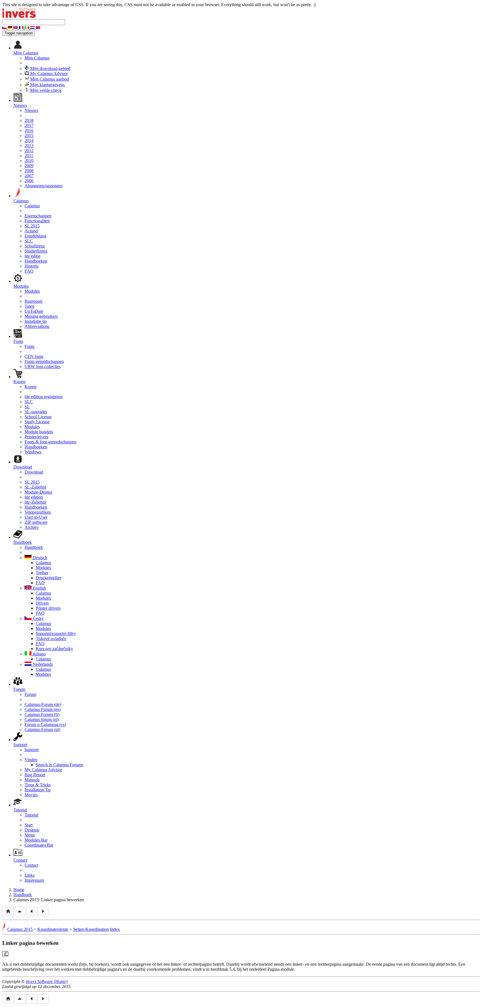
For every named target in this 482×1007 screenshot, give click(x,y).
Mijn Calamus (37, 58)
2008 (29, 170)
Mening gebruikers (41, 316)
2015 (29, 135)
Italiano (39, 654)
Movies (31, 794)
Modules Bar (36, 840)
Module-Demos (38, 492)
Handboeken (36, 261)
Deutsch (39, 557)
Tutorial (31, 815)
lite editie (32, 256)
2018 (29, 120)
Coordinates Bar (39, 845)
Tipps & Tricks (38, 784)
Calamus (32, 205)
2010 (29, 160)
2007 (29, 175)
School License (38, 416)
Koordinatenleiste (52, 929)
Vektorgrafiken (38, 512)
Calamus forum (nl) (42, 719)
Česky (38, 618)
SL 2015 (32, 225)
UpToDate (34, 311)
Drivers (42, 603)
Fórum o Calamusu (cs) (45, 724)
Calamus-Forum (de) (43, 704)
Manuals (32, 779)
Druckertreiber (48, 577)
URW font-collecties (43, 366)
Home (18, 889)
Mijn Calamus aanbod (49, 79)
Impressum (34, 880)
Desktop (32, 830)
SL (27, 406)
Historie (31, 266)
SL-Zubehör (35, 487)
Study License (37, 421)
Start (29, 825)
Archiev (32, 527)
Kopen (31, 386)
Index (115, 929)
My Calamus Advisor (48, 73)
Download (34, 472)
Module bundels (39, 431)
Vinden (31, 759)
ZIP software (36, 522)
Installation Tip (38, 789)
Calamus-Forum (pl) (42, 729)
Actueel (31, 231)
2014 (29, 140)
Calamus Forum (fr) (42, 714)
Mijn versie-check (45, 90)
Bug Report (35, 774)
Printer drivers (48, 608)
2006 (29, 180)
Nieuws (31, 110)
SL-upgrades (36, 411)
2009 (29, 165)
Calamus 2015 (20, 929)
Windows (33, 452)
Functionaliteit (37, 220)
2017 (29, 125)
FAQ (29, 271)
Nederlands (42, 664)
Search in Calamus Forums (59, 764)
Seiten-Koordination (91, 929)
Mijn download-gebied (49, 68)
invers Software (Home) (47, 981)
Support (31, 749)
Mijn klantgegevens (47, 84)
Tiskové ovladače (51, 638)
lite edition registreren (43, 396)
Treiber (42, 572)
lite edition (34, 497)
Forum (30, 694)
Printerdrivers (36, 436)
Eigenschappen (38, 215)
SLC (29, 241)
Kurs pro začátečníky (54, 648)
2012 (29, 150)
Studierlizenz (36, 251)
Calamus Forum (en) (43, 709)
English (39, 588)
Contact (31, 865)
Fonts (29, 346)
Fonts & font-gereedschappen (50, 441)
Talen (29, 306)
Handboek (34, 547)
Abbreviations (37, 326)
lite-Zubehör (35, 502)
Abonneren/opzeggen (43, 185)
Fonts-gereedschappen (44, 361)
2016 (29, 130)
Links (30, 875)
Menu (30, 835)
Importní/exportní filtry (56, 633)
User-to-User (36, 517)
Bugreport (33, 301)
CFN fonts (34, 356)
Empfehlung (35, 236)
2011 (29, 155)
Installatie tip (36, 321)
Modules (32, 291)
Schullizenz (35, 246)
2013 (29, 145)
